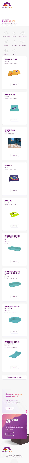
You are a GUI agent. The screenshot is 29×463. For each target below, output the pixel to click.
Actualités (10, 455)
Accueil (4, 23)
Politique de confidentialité (12, 456)
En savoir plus (14, 84)
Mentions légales (17, 455)
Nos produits (9, 23)
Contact (20, 456)
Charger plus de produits (14, 377)
